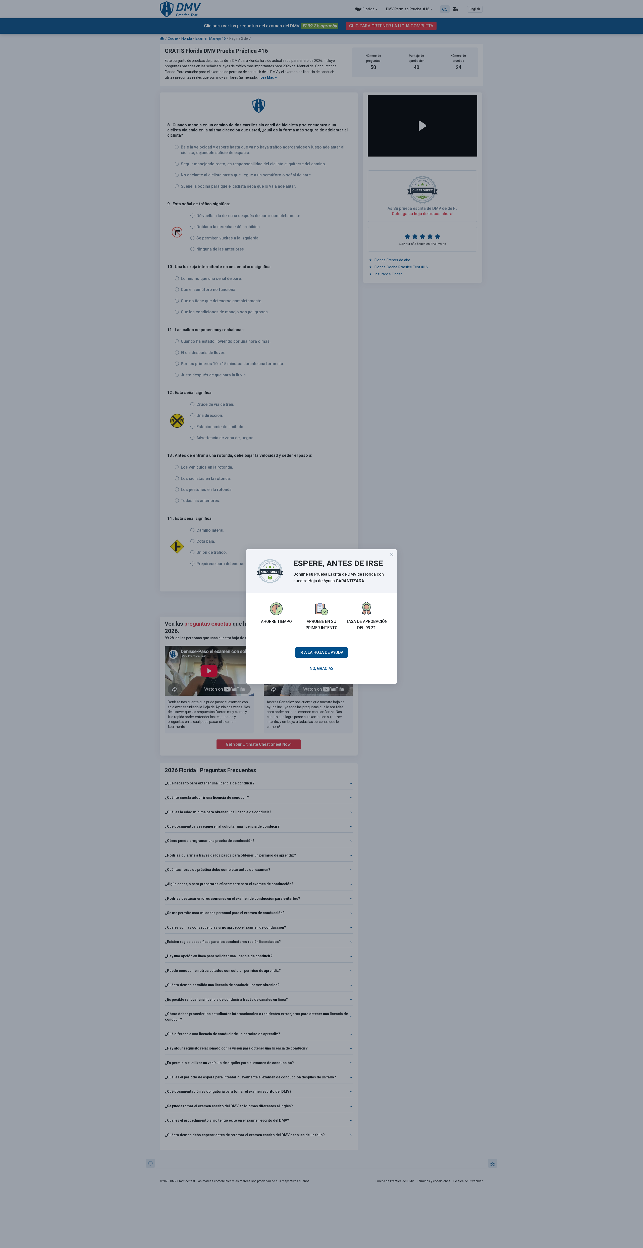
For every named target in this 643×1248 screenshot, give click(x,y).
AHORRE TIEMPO (276, 621)
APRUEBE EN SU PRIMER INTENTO (322, 624)
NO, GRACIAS (322, 668)
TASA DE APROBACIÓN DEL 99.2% (367, 624)
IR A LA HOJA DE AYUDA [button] (321, 652)
